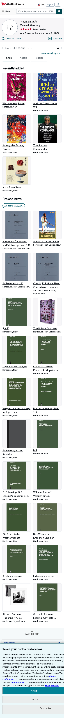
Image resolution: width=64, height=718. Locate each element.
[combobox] (36, 11)
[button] (58, 48)
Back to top (32, 634)
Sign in (50, 4)
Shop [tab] (9, 57)
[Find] (59, 11)
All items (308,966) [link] (13, 205)
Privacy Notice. (52, 685)
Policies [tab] (39, 57)
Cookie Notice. (18, 682)
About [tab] (23, 57)
